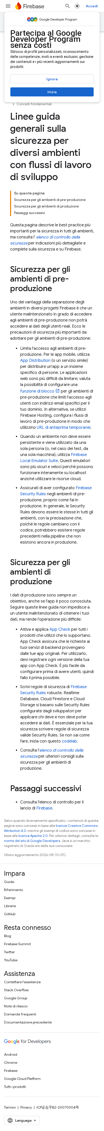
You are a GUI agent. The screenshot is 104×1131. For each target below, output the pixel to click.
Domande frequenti (20, 1014)
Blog (7, 936)
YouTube (10, 960)
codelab (69, 741)
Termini (10, 1107)
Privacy (26, 1107)
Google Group (15, 998)
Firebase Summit (17, 944)
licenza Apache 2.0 (33, 836)
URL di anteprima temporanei (63, 427)
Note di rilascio (16, 1006)
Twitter (9, 952)
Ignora (52, 79)
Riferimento (13, 890)
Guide (9, 881)
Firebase (44, 808)
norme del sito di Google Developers (32, 841)
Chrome (10, 1062)
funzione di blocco (37, 391)
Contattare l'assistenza (22, 982)
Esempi (9, 898)
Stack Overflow (16, 990)
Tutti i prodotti (15, 1086)
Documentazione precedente (28, 1022)
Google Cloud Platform (22, 1078)
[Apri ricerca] (68, 6)
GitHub (9, 914)
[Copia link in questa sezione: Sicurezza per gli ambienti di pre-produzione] (57, 289)
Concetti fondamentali (34, 104)
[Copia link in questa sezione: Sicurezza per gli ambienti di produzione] (57, 582)
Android (10, 1054)
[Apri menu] (8, 6)
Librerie (10, 906)
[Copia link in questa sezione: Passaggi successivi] (86, 789)
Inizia (52, 92)
